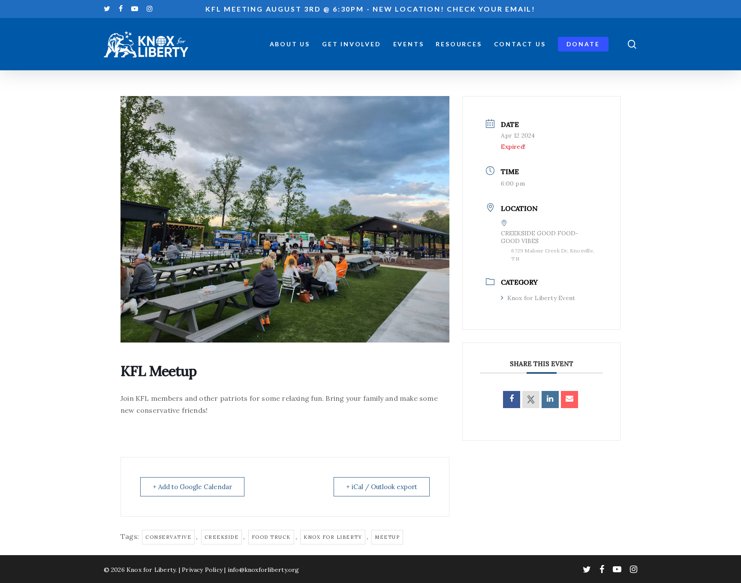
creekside (222, 537)
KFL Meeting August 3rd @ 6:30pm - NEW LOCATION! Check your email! (370, 9)
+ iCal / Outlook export (381, 487)
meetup (387, 537)
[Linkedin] (550, 399)
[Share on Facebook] (511, 399)
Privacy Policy (202, 570)
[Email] (569, 399)
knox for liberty (333, 537)
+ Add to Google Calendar (192, 487)
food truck (271, 537)
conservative (168, 537)
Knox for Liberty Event (541, 298)
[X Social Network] (530, 399)
